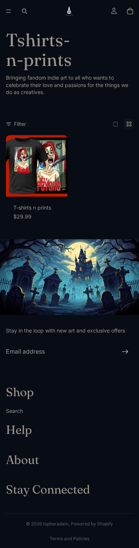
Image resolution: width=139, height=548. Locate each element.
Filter (20, 124)
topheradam (56, 524)
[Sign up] (125, 352)
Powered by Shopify (92, 524)
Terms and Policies (69, 538)
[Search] (24, 11)
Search (14, 411)
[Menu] (8, 11)
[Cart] (130, 11)
